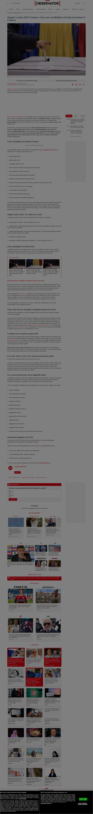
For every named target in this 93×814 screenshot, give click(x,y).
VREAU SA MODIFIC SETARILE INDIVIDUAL (83, 804)
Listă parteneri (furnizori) (46, 803)
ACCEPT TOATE (83, 799)
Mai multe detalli (22, 798)
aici (10, 807)
